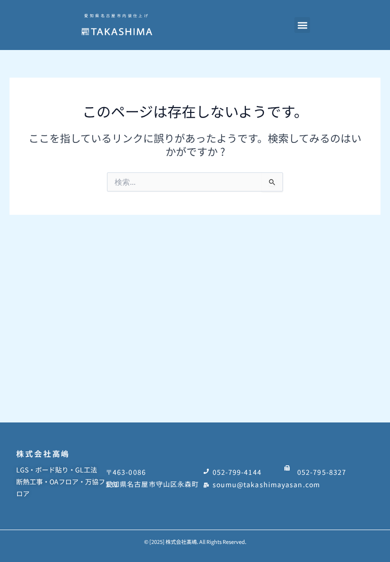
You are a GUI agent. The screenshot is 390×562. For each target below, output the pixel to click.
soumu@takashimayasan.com (266, 484)
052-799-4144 (237, 472)
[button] (302, 25)
